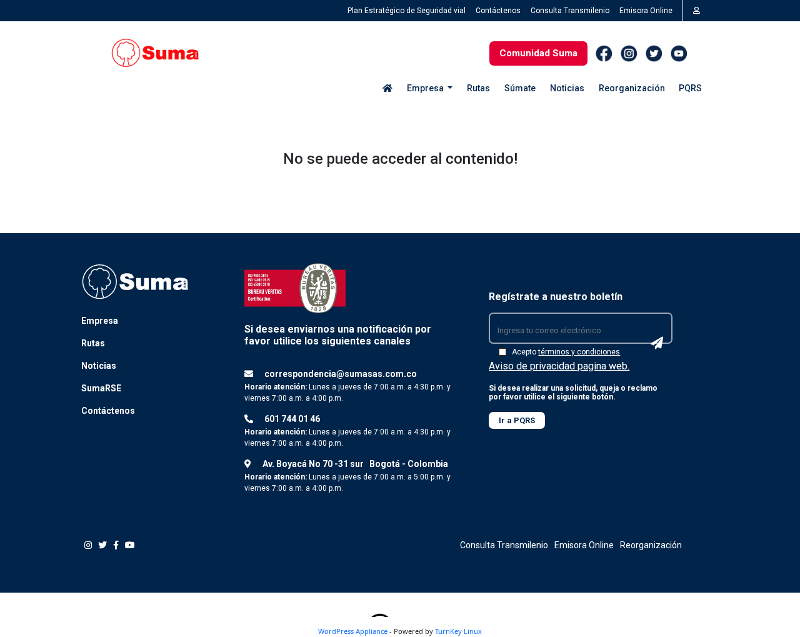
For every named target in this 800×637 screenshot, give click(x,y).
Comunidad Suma (538, 53)
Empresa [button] (426, 88)
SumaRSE (101, 388)
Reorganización (632, 88)
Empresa (99, 321)
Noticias (567, 88)
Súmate (520, 88)
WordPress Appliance (353, 631)
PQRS (690, 88)
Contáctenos (498, 10)
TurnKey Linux (458, 631)
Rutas (478, 88)
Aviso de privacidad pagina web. (559, 366)
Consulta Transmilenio (570, 10)
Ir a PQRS (517, 420)
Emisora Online (645, 10)
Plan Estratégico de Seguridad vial (407, 10)
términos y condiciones (579, 352)
